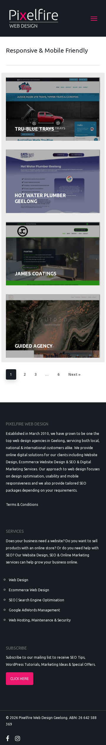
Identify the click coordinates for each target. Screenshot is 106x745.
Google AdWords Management (34, 610)
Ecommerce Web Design (29, 590)
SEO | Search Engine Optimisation (36, 600)
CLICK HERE (19, 679)
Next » (74, 374)
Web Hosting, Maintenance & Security (40, 620)
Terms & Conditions (22, 504)
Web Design (18, 580)
